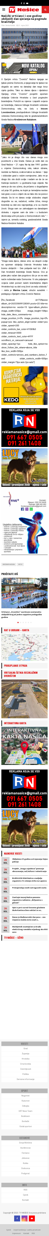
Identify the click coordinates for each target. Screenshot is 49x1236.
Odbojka (25, 1106)
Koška (25, 1163)
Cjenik (25, 1195)
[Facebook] (17, 1218)
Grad (26, 1048)
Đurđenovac (25, 1148)
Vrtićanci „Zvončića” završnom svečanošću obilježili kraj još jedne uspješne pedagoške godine (21, 614)
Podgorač (25, 1173)
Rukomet (26, 1101)
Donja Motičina (25, 1143)
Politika (25, 1074)
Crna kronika (25, 1064)
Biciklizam (25, 1116)
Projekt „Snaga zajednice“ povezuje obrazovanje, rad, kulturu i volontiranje (29, 870)
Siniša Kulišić (10, 25)
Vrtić (20, 564)
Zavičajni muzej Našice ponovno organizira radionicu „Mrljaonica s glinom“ (27, 900)
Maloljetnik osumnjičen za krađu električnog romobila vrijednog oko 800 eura (30, 929)
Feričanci (25, 1153)
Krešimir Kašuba (9, 564)
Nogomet (26, 1096)
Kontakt (25, 1200)
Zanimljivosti (25, 1069)
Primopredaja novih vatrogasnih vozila (29, 887)
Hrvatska (25, 1059)
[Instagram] (24, 1218)
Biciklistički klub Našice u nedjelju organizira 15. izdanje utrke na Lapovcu (29, 879)
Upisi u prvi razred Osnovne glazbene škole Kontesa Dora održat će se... (28, 909)
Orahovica (25, 1168)
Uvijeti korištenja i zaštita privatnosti (27, 1230)
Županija (25, 1054)
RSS (25, 1190)
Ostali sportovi (25, 1126)
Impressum (16, 1233)
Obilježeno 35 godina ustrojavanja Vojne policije (30, 860)
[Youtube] (32, 1218)
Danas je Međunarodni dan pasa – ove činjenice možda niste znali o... (28, 918)
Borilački (25, 1121)
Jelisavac (26, 1158)
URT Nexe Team (25, 1111)
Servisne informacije (25, 1079)
